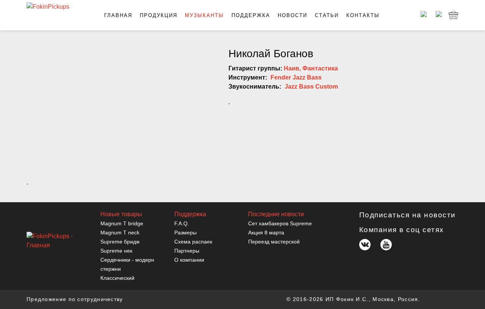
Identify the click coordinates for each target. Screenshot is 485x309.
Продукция (158, 15)
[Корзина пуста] (453, 15)
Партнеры (186, 251)
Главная (118, 15)
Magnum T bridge (121, 223)
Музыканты (204, 15)
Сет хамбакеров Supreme (280, 223)
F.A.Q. (181, 223)
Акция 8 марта (266, 232)
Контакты (363, 15)
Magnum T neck (119, 232)
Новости (292, 15)
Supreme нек (116, 251)
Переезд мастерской (274, 242)
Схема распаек (193, 242)
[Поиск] (437, 15)
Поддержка (251, 15)
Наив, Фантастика (311, 68)
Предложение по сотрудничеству (75, 299)
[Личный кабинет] (422, 15)
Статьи (327, 15)
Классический (117, 278)
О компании (189, 260)
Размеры (185, 232)
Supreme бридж (119, 242)
